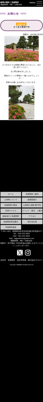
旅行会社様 (32, 222)
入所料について (10, 200)
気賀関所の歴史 (10, 205)
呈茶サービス (10, 211)
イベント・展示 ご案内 (32, 211)
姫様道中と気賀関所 (11, 216)
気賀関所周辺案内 (10, 222)
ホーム (11, 194)
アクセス (32, 216)
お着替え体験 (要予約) (32, 205)
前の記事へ (5, 124)
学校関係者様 (10, 227)
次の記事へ (37, 122)
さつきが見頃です (21, 27)
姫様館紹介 (32, 200)
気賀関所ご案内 (32, 194)
